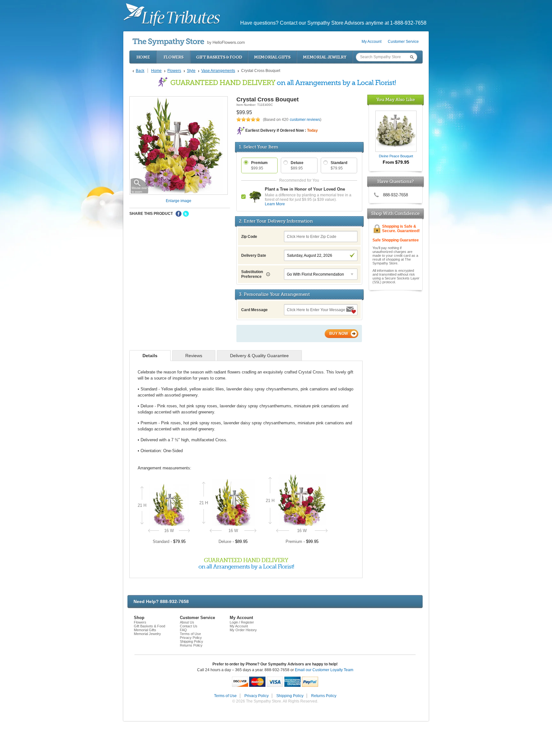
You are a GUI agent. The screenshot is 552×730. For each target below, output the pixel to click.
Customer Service (403, 41)
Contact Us (188, 626)
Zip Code (249, 236)
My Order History (243, 630)
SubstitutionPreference (252, 274)
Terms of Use (190, 634)
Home (143, 57)
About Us (187, 622)
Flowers (174, 57)
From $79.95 (396, 162)
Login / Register (242, 622)
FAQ (183, 630)
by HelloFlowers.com (189, 42)
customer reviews (305, 119)
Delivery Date (253, 255)
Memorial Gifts (272, 57)
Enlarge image (178, 201)
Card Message (254, 310)
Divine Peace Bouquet (396, 156)
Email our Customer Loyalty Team (324, 670)
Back (140, 70)
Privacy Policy (191, 638)
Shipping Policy (191, 641)
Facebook (178, 214)
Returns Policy (191, 645)
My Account (371, 41)
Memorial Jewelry (324, 57)
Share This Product (151, 213)
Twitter (186, 214)
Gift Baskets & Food (219, 57)
